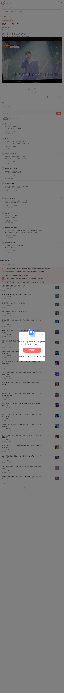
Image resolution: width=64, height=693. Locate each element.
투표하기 (32, 350)
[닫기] (42, 334)
